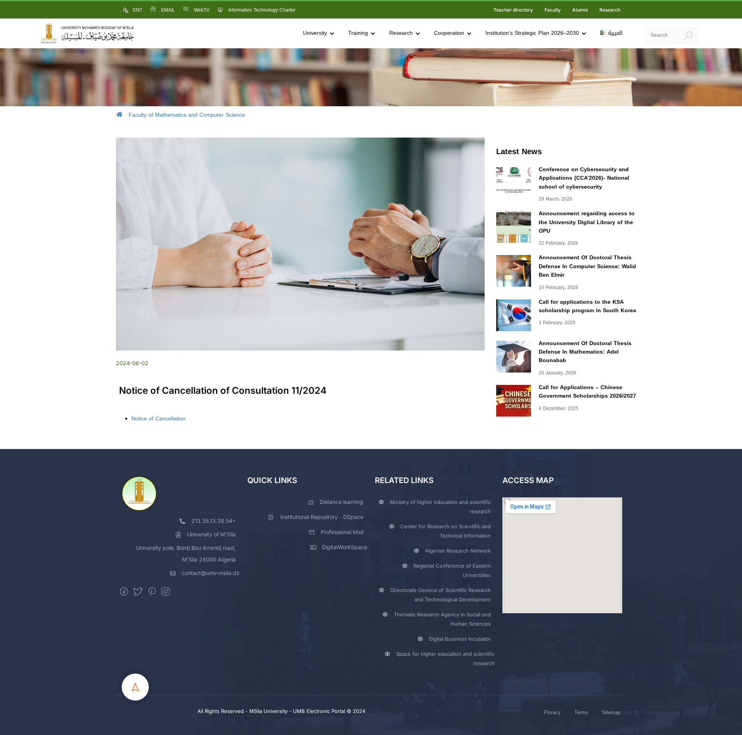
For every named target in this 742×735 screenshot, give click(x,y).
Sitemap (611, 712)
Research (609, 10)
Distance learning (341, 502)
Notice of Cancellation (158, 418)
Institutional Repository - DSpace (321, 517)
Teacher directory (513, 10)
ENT (137, 10)
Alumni (580, 10)
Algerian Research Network (458, 551)
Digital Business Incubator (460, 639)
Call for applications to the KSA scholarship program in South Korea (587, 306)
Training (358, 33)
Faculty (553, 10)
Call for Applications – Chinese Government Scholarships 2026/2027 (587, 391)
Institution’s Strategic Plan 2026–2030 (532, 33)
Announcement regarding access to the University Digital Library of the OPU (587, 222)
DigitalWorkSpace (344, 547)
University (315, 33)
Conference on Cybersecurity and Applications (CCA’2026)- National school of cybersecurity (584, 178)
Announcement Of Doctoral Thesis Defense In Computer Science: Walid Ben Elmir (587, 266)
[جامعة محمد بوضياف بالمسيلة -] (87, 33)
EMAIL (168, 10)
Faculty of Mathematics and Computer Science (187, 115)
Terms (581, 712)
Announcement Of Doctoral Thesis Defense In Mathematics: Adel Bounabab (585, 352)
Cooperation (449, 33)
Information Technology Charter (261, 10)
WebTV (201, 10)
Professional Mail (342, 532)
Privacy (552, 712)
